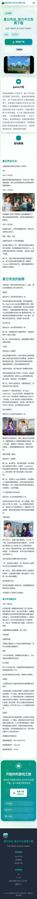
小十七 (18, 878)
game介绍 (18, 856)
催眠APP (18, 884)
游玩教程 (18, 860)
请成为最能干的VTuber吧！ (18, 881)
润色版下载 (18, 863)
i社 (19, 874)
